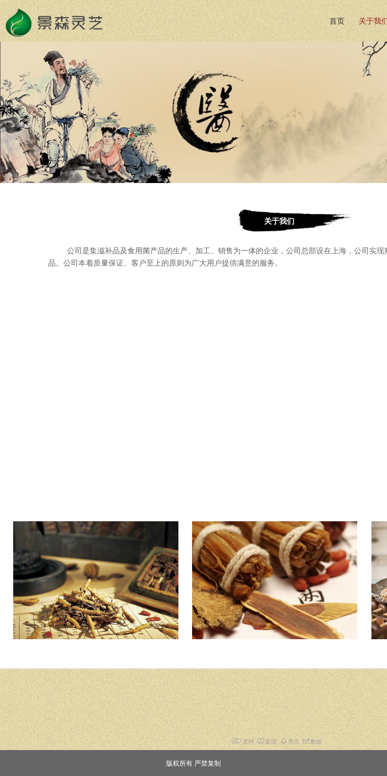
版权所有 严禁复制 (193, 763)
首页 (337, 21)
